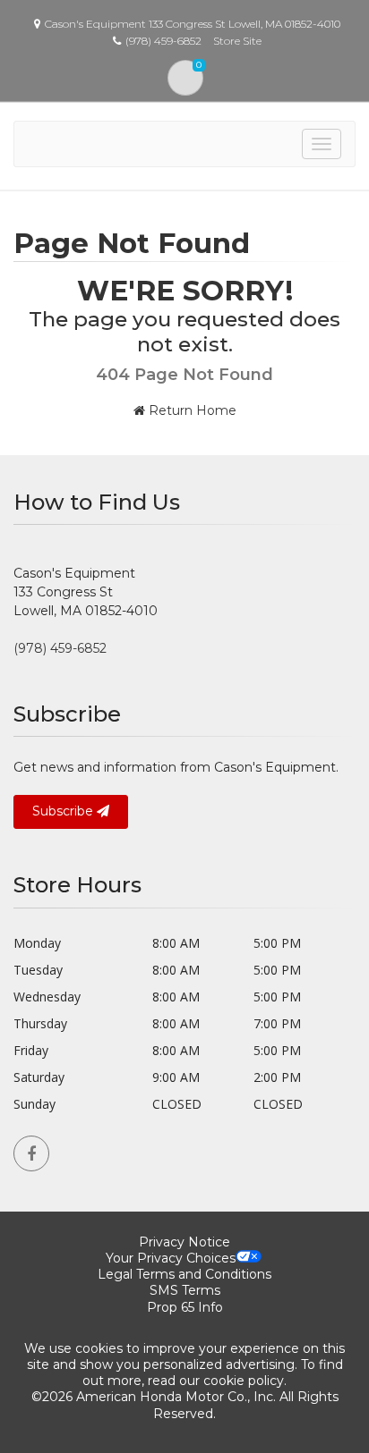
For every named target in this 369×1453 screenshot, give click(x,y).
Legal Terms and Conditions (184, 1274)
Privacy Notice (184, 1242)
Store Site (237, 40)
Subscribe (64, 811)
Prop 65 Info (185, 1307)
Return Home (190, 410)
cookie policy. (245, 1381)
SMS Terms (185, 1290)
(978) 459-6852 (60, 648)
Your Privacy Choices (171, 1258)
